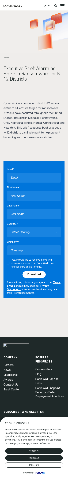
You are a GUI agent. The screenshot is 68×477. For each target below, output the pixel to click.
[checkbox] (8, 263)
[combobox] (34, 232)
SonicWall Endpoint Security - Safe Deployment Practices (49, 392)
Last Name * (13, 205)
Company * (13, 242)
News (7, 370)
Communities (43, 369)
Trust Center (11, 389)
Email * (10, 169)
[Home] (13, 6)
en (44, 6)
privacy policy (17, 432)
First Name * (13, 187)
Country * (12, 223)
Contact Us (10, 384)
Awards (8, 379)
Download (34, 274)
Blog (38, 374)
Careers (8, 365)
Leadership (10, 374)
